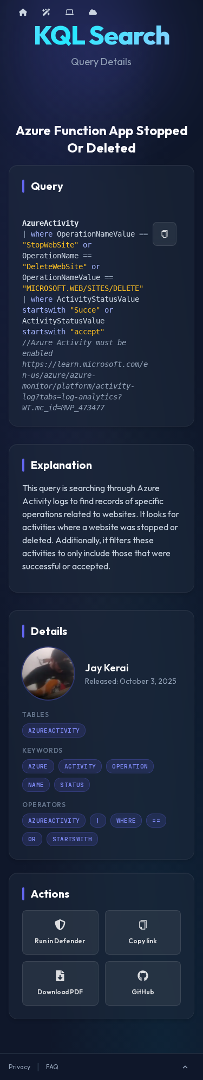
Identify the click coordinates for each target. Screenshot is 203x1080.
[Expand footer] (185, 1067)
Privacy (19, 1067)
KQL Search (101, 35)
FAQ (52, 1067)
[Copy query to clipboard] (164, 234)
